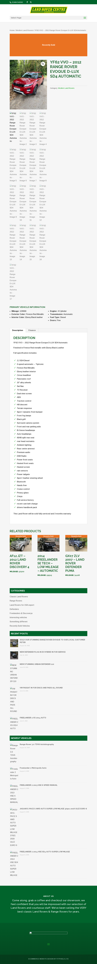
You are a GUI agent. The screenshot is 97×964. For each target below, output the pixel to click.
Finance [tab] (32, 330)
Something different (18, 622)
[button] (43, 64)
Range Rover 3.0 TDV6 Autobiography (37, 744)
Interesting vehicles (18, 617)
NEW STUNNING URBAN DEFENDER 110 (37, 664)
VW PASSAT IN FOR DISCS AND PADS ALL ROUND (41, 688)
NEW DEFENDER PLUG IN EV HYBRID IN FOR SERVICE (43, 652)
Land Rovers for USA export (22, 605)
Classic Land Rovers (19, 597)
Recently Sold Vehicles (20, 626)
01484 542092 (17, 2)
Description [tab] (17, 330)
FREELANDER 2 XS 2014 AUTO (33, 718)
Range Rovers (16, 601)
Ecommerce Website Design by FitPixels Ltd (48, 959)
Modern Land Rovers (24, 30)
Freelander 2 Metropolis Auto (33, 768)
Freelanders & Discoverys (21, 613)
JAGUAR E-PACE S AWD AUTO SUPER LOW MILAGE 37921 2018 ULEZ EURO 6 (53, 809)
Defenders (14, 609)
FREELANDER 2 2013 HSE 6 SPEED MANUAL (38, 785)
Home (12, 30)
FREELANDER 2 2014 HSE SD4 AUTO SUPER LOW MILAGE (45, 852)
